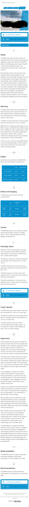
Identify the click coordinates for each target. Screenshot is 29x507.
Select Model (10, 7)
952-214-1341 (20, 494)
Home (5, 7)
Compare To (16, 7)
